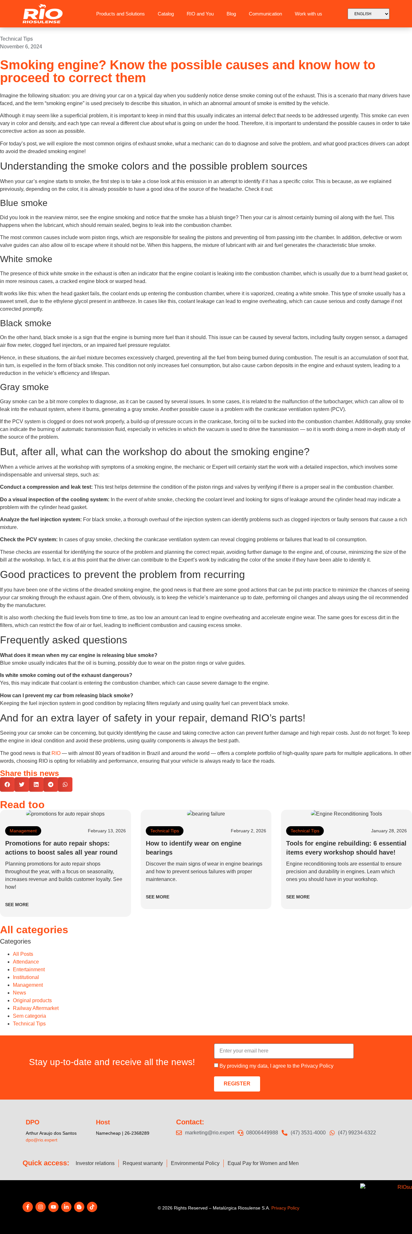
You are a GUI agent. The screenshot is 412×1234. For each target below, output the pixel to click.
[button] (7, 784)
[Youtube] (53, 1207)
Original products (32, 1000)
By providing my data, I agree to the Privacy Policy (276, 1066)
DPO (33, 1122)
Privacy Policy (285, 1207)
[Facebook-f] (28, 1207)
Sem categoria (29, 1016)
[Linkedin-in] (66, 1207)
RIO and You (200, 13)
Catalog (166, 13)
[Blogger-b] (79, 1207)
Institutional (26, 977)
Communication (265, 13)
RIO (56, 753)
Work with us (308, 13)
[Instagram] (40, 1207)
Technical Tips (16, 39)
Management (23, 830)
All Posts (23, 954)
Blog (231, 13)
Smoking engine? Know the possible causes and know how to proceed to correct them (187, 71)
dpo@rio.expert (41, 1139)
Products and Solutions (120, 13)
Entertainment (29, 969)
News (19, 992)
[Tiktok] (92, 1207)
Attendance (26, 962)
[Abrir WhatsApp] (396, 1218)
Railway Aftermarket (36, 1008)
